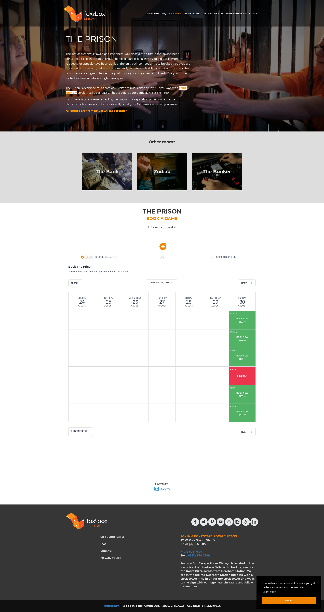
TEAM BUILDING (192, 13)
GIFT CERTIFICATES (213, 13)
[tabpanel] (107, 171)
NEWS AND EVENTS (236, 13)
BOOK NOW (174, 13)
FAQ (163, 13)
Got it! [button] (289, 600)
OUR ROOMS (152, 13)
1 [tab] (162, 193)
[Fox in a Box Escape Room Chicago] (84, 13)
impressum (111, 605)
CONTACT (254, 13)
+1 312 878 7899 (199, 555)
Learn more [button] (269, 591)
